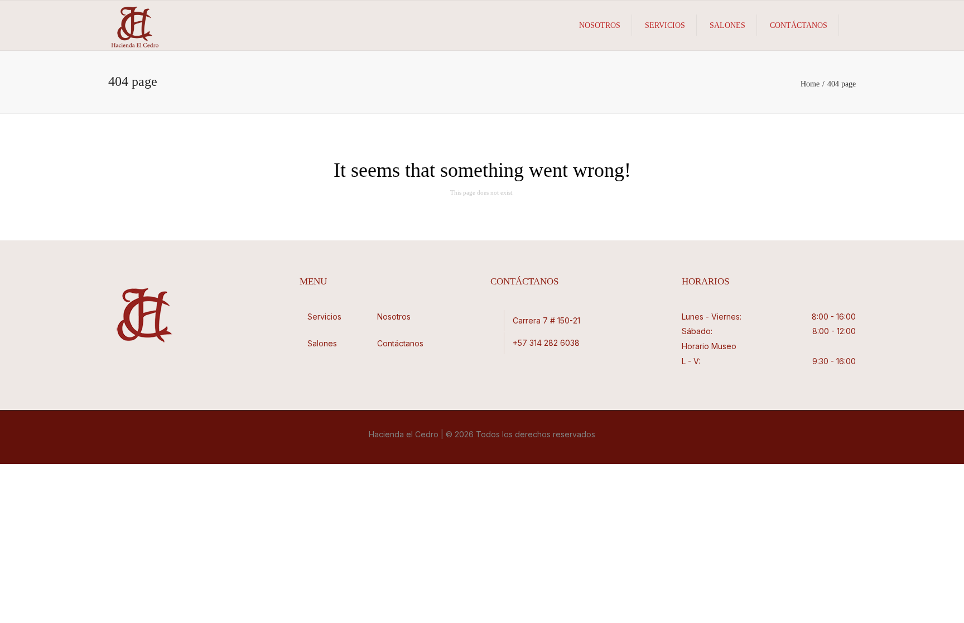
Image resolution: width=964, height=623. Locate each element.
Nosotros (599, 25)
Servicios (665, 25)
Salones (727, 25)
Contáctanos (798, 25)
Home (810, 84)
